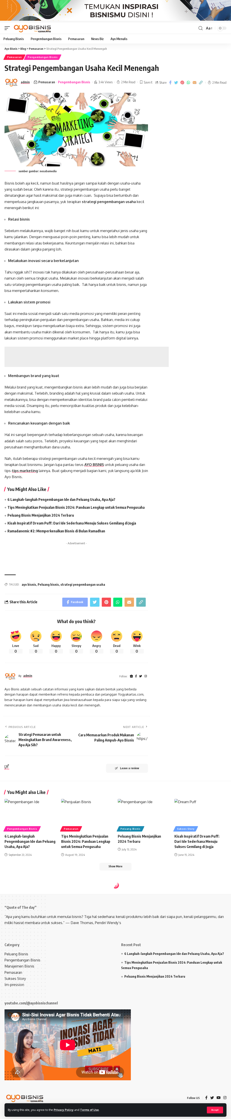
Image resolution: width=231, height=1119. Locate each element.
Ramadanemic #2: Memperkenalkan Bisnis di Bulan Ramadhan (56, 531)
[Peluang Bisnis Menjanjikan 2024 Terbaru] (144, 814)
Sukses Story (185, 828)
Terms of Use (89, 1110)
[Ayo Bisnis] (32, 28)
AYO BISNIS (94, 464)
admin (25, 82)
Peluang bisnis (48, 584)
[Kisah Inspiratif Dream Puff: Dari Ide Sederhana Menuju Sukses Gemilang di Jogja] (200, 814)
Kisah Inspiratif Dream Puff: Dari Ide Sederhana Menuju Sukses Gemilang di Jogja (71, 523)
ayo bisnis (29, 584)
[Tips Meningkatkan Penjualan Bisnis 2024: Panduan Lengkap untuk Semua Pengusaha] (87, 814)
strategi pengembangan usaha (82, 584)
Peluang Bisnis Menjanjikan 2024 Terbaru (40, 515)
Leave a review (129, 768)
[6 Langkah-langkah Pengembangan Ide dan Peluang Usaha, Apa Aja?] (31, 814)
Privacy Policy (64, 1110)
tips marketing (25, 470)
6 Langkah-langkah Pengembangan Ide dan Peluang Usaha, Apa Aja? (61, 499)
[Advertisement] (87, 357)
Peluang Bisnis (130, 828)
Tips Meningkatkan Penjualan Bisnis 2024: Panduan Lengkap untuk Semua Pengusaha (76, 507)
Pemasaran (14, 57)
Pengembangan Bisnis (43, 57)
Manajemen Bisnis (19, 966)
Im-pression (14, 984)
